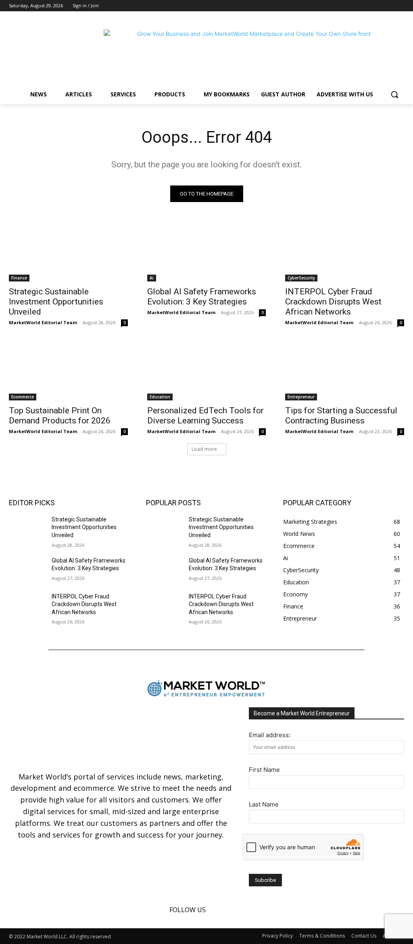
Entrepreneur (301, 397)
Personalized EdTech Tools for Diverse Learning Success (205, 415)
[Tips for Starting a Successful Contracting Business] (344, 370)
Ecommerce (22, 397)
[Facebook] (377, 5)
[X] (399, 5)
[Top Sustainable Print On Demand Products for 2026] (68, 370)
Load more (204, 449)
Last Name (264, 804)
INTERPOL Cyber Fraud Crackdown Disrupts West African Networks (333, 302)
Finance (19, 278)
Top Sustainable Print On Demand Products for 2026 (60, 415)
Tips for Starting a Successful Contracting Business (341, 415)
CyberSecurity (301, 278)
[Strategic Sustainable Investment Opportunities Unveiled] (68, 251)
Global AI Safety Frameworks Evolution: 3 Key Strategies (201, 296)
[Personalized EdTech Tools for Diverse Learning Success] (206, 370)
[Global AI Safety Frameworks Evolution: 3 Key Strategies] (206, 251)
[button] (394, 94)
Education (160, 397)
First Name (264, 769)
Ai (152, 278)
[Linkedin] (388, 5)
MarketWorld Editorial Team (43, 322)
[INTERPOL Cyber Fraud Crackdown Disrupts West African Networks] (344, 251)
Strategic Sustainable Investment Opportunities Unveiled (56, 302)
